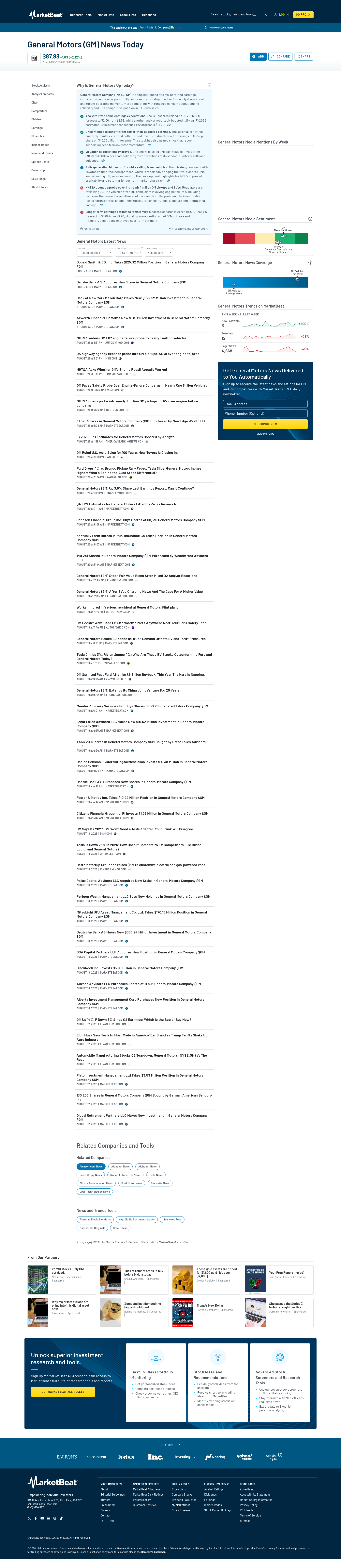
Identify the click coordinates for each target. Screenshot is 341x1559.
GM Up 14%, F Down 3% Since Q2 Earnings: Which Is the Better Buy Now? (134, 1019)
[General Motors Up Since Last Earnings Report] (147, 145)
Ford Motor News (131, 1183)
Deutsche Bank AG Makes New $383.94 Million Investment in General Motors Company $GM (144, 934)
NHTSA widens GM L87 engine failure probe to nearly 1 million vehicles (131, 338)
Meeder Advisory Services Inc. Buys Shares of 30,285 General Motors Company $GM (142, 706)
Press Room (107, 1505)
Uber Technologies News (95, 1191)
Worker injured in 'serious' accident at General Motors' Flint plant (127, 607)
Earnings (209, 1499)
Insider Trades (213, 1505)
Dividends (210, 1494)
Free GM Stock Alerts (221, 27)
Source (82, 248)
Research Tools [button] (81, 15)
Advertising (247, 1489)
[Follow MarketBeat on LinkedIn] (49, 1518)
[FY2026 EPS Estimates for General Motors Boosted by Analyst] (167, 124)
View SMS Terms (265, 433)
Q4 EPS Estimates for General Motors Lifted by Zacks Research (126, 504)
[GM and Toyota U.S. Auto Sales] (166, 180)
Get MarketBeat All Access (63, 1391)
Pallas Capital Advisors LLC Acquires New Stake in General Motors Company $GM (140, 881)
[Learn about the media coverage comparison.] (310, 262)
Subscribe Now (265, 424)
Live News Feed (172, 1219)
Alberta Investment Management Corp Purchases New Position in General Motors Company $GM (140, 1001)
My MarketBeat (181, 1505)
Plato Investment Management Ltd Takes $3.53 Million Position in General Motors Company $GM (140, 1077)
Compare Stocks (182, 1494)
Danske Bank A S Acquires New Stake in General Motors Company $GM (131, 282)
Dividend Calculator (184, 1499)
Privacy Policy (249, 1505)
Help (111, 1520)
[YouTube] (42, 1518)
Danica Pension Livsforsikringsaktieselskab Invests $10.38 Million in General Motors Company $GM (142, 764)
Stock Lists (179, 1489)
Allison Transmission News (96, 1183)
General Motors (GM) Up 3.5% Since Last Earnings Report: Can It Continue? (135, 488)
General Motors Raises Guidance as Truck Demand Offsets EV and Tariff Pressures (141, 639)
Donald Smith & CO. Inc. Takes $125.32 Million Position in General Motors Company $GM (141, 264)
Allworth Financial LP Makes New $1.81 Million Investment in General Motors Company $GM (143, 320)
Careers (105, 1510)
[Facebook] (36, 1518)
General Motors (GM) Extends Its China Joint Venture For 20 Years (128, 690)
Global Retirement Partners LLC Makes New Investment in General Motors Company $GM (142, 1117)
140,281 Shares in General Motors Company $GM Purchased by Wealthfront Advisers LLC (142, 558)
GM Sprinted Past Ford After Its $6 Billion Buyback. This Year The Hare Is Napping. (141, 674)
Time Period (152, 248)
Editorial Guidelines (112, 1494)
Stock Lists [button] (128, 15)
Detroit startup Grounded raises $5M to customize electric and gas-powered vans (141, 865)
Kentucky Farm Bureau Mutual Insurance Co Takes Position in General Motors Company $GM (137, 538)
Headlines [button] (149, 15)
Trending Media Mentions (95, 1219)
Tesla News (156, 1175)
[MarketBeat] (45, 14)
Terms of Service (250, 1515)
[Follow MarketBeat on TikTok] (61, 1518)
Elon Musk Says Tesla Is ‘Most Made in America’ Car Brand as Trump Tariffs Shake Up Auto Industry (142, 1037)
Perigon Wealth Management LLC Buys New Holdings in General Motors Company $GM (144, 896)
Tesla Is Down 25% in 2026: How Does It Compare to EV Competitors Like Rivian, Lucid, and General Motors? (139, 847)
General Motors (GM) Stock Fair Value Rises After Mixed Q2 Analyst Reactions (137, 576)
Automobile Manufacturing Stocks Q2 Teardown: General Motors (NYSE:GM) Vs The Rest (142, 1057)
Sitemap (245, 1520)
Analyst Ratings (213, 1489)
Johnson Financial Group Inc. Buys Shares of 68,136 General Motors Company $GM (141, 520)
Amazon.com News (91, 1166)
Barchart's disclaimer (153, 1551)
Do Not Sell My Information (256, 1499)
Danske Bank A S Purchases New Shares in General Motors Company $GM (134, 782)
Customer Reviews (144, 1505)
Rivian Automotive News (125, 1175)
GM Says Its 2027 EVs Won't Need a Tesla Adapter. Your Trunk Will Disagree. (135, 829)
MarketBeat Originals (92, 1228)
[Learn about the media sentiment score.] (310, 219)
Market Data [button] (106, 15)
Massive (121, 1548)
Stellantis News (160, 1183)
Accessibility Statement (255, 1494)
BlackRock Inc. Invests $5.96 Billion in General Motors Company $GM (130, 968)
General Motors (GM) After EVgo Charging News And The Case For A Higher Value (140, 591)
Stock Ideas (120, 1228)
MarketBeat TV (142, 1499)
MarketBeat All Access (146, 1489)
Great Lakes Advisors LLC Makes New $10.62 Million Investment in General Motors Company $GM (140, 724)
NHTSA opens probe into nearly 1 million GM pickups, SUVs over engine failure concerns (137, 403)
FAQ (102, 1520)
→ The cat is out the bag (122, 27)
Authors (105, 1499)
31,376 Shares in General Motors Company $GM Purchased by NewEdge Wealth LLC (141, 421)
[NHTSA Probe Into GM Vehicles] (99, 205)
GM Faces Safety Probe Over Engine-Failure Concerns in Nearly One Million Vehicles (142, 385)
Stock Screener (181, 1510)
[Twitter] (29, 1518)
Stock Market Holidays (218, 1510)
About (104, 1489)
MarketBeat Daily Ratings (148, 1494)
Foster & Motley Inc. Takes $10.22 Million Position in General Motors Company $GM (141, 798)
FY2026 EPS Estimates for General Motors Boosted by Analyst (125, 437)
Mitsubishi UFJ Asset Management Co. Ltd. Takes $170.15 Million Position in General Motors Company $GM (142, 914)
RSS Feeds (246, 1510)
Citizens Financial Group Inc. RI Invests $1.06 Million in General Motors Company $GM (143, 813)
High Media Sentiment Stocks (136, 1219)
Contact (105, 1515)
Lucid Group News (91, 1175)
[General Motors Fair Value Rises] (101, 160)
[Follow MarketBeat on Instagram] (55, 1518)
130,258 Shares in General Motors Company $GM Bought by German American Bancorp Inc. (144, 1097)
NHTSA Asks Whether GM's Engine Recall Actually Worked (122, 369)
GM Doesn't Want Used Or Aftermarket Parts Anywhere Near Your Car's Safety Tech (142, 623)
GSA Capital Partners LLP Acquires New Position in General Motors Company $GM (141, 952)
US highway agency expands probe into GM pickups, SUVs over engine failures (138, 354)
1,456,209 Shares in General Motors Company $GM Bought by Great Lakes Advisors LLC (141, 744)
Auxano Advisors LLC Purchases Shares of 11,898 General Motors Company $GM (139, 984)
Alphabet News (120, 1166)
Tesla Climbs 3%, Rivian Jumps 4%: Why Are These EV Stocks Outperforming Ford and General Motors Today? (144, 656)
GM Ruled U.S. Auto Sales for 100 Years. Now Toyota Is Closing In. (127, 452)
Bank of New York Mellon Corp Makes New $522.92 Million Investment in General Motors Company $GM (139, 300)
